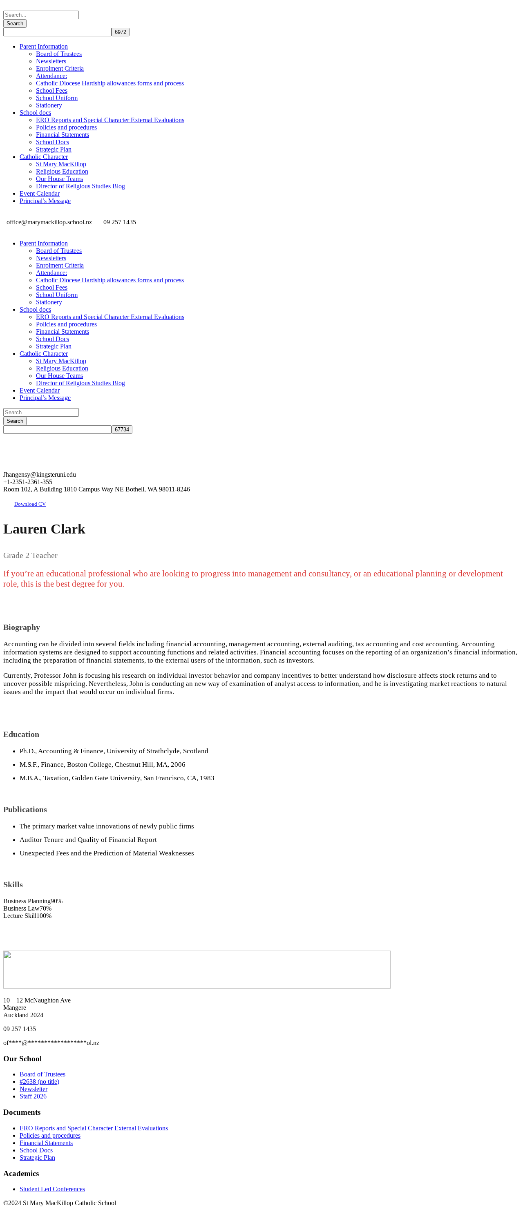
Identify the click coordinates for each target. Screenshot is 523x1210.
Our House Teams (59, 178)
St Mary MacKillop (61, 164)
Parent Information (44, 46)
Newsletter (33, 1088)
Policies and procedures (66, 127)
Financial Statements (62, 134)
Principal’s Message (45, 200)
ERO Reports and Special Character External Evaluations (110, 119)
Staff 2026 (33, 1096)
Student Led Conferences (52, 1188)
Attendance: (51, 75)
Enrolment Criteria (60, 68)
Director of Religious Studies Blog (80, 186)
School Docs (52, 141)
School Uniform (57, 97)
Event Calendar (40, 193)
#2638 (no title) (39, 1081)
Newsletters (51, 61)
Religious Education (62, 171)
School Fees (51, 90)
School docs (35, 112)
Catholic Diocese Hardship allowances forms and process (110, 83)
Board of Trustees (59, 53)
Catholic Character (44, 156)
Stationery (49, 105)
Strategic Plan (54, 149)
